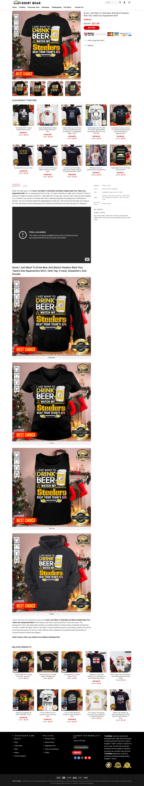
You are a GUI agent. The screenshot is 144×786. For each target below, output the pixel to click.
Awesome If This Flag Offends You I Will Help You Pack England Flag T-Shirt (96, 676)
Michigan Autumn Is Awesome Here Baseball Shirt (96, 169)
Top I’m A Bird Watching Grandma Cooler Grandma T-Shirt (72, 714)
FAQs (16, 749)
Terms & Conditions (52, 749)
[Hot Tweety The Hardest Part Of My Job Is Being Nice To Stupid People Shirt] (96, 700)
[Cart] (129, 2)
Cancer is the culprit (39, 627)
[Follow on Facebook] (75, 757)
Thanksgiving (56, 7)
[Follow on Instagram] (78, 757)
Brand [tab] (25, 186)
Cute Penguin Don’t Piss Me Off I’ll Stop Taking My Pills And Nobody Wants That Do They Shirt (96, 130)
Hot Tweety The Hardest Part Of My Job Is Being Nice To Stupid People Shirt (96, 714)
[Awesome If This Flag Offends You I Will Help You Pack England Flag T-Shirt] (96, 661)
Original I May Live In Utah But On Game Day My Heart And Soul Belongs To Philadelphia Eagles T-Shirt (72, 130)
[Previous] (16, 45)
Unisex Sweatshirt (115, 217)
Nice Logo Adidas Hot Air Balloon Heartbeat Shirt (42, 637)
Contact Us (79, 7)
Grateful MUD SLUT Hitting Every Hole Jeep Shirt (23, 675)
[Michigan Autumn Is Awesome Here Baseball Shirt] (96, 155)
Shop (16, 742)
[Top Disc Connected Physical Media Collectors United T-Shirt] (47, 155)
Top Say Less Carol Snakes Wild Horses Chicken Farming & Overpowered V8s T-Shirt (72, 169)
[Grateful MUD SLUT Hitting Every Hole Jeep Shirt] (23, 661)
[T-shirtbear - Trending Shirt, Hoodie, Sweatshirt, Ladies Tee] (27, 2)
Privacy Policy (50, 739)
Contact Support (20, 756)
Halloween (45, 7)
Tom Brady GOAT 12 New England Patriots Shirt (23, 129)
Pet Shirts (67, 7)
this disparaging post (44, 201)
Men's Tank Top (114, 215)
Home (14, 7)
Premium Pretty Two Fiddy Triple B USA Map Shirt (47, 675)
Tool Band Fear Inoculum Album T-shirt (72, 675)
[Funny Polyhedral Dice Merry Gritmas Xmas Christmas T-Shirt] (47, 115)
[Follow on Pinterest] (85, 757)
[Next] (77, 45)
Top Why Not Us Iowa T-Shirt (23, 168)
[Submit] (120, 2)
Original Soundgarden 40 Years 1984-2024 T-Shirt (23, 713)
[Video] (15, 75)
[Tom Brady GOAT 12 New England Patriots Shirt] (23, 115)
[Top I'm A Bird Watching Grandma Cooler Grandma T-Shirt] (72, 700)
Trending (22, 7)
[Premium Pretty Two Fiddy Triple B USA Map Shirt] (47, 661)
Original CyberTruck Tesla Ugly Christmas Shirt (120, 169)
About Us (17, 739)
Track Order (18, 746)
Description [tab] (16, 186)
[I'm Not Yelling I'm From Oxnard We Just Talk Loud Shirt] (47, 700)
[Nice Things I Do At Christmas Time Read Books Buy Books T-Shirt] (120, 661)
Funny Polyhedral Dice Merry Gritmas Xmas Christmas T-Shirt (48, 129)
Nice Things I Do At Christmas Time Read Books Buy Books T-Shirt (120, 676)
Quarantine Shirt (123, 215)
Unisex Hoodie (106, 217)
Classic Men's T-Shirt (103, 215)
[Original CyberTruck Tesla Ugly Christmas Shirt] (120, 155)
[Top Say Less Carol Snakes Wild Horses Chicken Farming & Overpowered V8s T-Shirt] (72, 155)
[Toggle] (85, 41)
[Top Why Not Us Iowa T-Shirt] (23, 155)
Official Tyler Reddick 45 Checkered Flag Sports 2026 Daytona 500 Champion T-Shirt (121, 715)
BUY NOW (91, 28)
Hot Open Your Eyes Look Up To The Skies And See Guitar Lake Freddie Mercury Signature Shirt (120, 130)
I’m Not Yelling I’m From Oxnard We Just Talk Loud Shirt (47, 714)
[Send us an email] (82, 757)
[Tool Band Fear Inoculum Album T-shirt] (72, 661)
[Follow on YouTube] (89, 757)
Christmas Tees (33, 7)
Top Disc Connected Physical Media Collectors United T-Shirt (47, 169)
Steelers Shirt (97, 217)
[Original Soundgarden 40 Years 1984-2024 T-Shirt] (23, 700)
